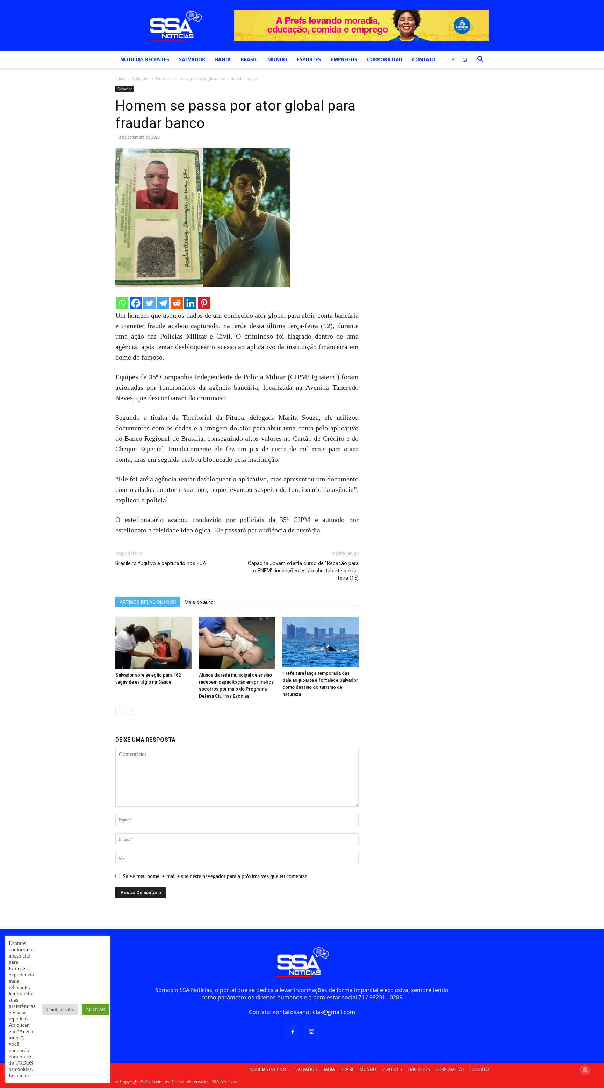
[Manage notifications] (585, 1069)
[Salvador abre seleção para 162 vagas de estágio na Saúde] (153, 643)
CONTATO (423, 59)
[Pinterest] (204, 303)
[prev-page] (119, 710)
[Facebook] (453, 59)
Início (120, 79)
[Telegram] (163, 303)
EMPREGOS (344, 59)
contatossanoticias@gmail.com (314, 1012)
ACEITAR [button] (95, 1009)
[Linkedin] (190, 303)
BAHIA (223, 59)
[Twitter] (149, 303)
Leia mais (19, 1075)
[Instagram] (465, 59)
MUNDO (277, 59)
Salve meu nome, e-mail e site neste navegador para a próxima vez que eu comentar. (215, 876)
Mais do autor (200, 602)
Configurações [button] (60, 1009)
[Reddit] (177, 303)
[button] (480, 60)
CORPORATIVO (384, 59)
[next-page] (131, 710)
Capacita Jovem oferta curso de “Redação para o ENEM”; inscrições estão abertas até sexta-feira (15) (303, 570)
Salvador (140, 79)
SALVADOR (192, 59)
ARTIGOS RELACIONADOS (148, 602)
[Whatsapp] (122, 303)
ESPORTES (309, 59)
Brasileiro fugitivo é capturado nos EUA (160, 563)
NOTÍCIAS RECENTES (144, 59)
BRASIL (249, 59)
